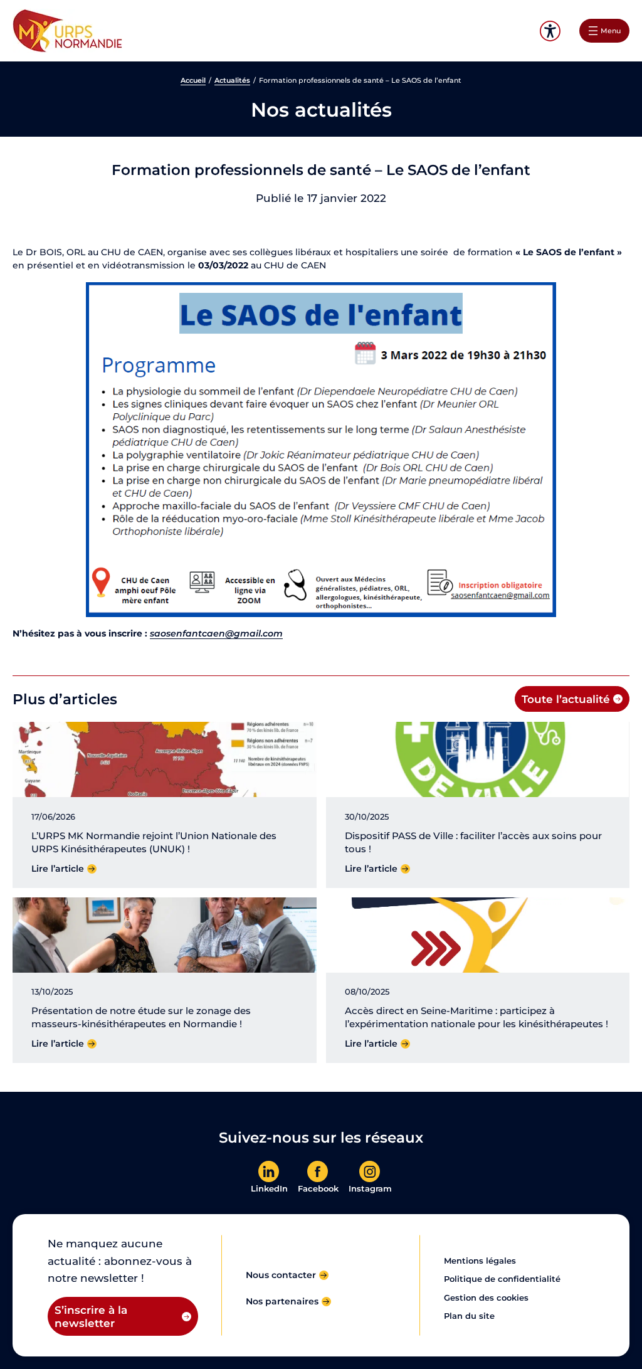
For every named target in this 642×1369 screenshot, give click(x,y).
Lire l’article (57, 868)
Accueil (193, 80)
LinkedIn (269, 1188)
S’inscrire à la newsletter (91, 1316)
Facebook (318, 1188)
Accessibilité (550, 31)
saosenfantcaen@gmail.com (216, 633)
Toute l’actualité (566, 699)
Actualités (232, 80)
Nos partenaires (282, 1301)
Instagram (370, 1188)
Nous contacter (281, 1275)
